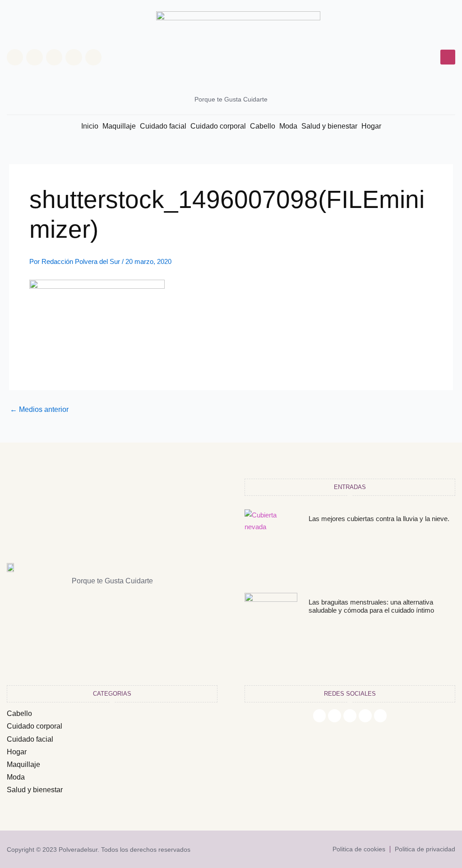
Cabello (262, 126)
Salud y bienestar (329, 126)
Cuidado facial (163, 126)
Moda (288, 126)
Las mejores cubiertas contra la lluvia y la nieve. (379, 518)
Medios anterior (39, 409)
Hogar (371, 126)
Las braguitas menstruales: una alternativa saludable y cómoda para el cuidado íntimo (371, 606)
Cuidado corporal (218, 126)
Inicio (89, 126)
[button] (447, 57)
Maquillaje (119, 126)
